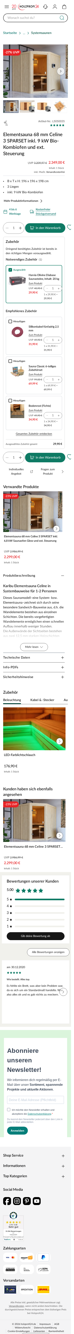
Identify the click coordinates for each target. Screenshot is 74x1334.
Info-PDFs (10, 667)
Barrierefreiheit (56, 1331)
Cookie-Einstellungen (19, 1331)
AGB (56, 1324)
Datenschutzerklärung (45, 1327)
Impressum (45, 1324)
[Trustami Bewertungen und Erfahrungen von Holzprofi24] (13, 1226)
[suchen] (62, 18)
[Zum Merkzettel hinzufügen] (70, 227)
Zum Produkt (35, 283)
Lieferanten (39, 1331)
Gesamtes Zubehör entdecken (34, 434)
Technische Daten (16, 657)
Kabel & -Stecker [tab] (42, 700)
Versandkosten (16, 1306)
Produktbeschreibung (19, 575)
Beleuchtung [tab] (12, 700)
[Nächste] (63, 700)
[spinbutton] (13, 228)
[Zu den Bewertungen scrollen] (57, 125)
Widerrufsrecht (22, 1327)
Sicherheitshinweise (18, 677)
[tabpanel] (35, 741)
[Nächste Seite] (61, 106)
